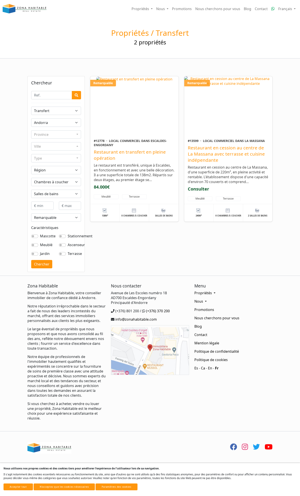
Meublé (46, 244)
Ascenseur (76, 244)
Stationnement (80, 236)
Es (196, 368)
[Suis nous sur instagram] (245, 446)
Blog (247, 8)
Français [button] (285, 8)
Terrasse (75, 253)
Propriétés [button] (141, 8)
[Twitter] (256, 446)
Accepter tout (18, 486)
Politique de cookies (211, 359)
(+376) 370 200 (158, 311)
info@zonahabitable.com (136, 319)
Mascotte (48, 236)
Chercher (41, 264)
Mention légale (206, 343)
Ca (203, 368)
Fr (217, 368)
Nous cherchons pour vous (217, 8)
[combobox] (56, 134)
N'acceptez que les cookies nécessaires (64, 486)
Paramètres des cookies (116, 486)
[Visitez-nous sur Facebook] (233, 446)
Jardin (45, 253)
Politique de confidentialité (216, 351)
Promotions (182, 8)
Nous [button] (161, 8)
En (210, 368)
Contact (261, 8)
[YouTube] (269, 446)
